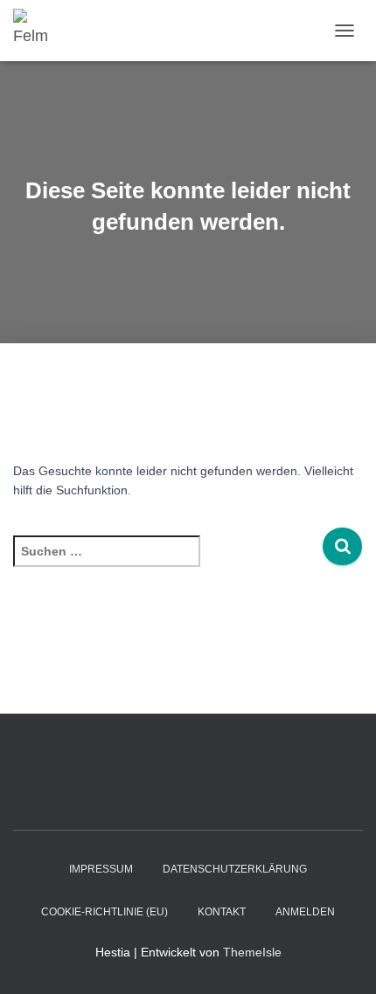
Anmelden (305, 912)
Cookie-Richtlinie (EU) (104, 912)
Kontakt (222, 912)
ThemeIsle (252, 952)
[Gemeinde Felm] (39, 30)
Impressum (101, 869)
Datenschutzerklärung (235, 869)
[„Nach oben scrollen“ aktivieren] (341, 959)
